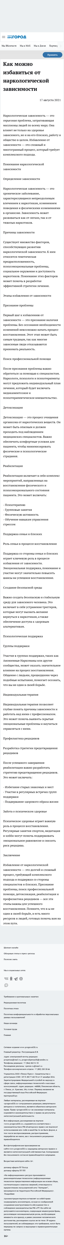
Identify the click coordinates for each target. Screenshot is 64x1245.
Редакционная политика (15, 1002)
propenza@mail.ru (12, 1059)
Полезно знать (10, 959)
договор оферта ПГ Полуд (16, 1167)
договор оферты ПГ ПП (14, 1170)
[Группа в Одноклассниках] (11, 978)
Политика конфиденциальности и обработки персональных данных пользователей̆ (31, 1016)
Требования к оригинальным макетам (21, 996)
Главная (7, 1035)
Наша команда (10, 1023)
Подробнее (9, 1194)
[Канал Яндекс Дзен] (21, 978)
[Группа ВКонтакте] (6, 978)
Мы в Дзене (40, 45)
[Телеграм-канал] (16, 978)
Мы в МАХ (25, 45)
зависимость (37, 115)
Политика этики (11, 1008)
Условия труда (10, 1029)
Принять (52, 54)
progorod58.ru (11, 1103)
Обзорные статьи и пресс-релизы (19, 953)
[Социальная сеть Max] (6, 985)
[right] (60, 46)
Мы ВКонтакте (9, 45)
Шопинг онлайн (11, 947)
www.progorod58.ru (29, 1047)
